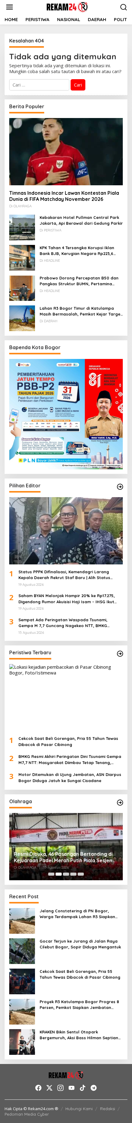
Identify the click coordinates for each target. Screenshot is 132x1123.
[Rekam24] (67, 6)
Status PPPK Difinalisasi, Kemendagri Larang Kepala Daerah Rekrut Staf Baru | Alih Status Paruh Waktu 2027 (64, 575)
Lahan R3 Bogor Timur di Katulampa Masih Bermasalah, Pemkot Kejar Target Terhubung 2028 (81, 311)
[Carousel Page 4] (73, 874)
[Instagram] (60, 1088)
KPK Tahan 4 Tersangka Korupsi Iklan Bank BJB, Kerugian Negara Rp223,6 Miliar (77, 251)
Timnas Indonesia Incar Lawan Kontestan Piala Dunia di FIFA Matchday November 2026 (64, 196)
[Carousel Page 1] (51, 874)
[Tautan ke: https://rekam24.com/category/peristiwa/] (120, 653)
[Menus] (9, 7)
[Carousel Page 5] (81, 874)
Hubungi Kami (79, 1108)
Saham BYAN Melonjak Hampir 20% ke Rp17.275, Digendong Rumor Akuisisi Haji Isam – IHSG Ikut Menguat (66, 599)
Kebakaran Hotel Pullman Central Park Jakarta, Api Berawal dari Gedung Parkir (81, 220)
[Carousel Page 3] (66, 874)
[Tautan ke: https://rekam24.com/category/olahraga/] (120, 802)
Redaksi (107, 1108)
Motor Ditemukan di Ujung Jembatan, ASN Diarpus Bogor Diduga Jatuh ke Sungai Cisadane (69, 777)
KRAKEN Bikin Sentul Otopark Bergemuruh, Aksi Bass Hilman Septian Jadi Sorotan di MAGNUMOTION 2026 (79, 1035)
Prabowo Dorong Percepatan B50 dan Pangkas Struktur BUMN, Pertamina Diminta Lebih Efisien (79, 281)
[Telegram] (94, 1088)
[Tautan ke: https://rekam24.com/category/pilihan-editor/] (120, 486)
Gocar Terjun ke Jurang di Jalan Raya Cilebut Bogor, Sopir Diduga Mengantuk (80, 944)
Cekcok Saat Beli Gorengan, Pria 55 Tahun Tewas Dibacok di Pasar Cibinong (68, 741)
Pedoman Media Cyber (27, 1114)
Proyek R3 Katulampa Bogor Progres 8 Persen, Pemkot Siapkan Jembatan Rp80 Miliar (79, 1005)
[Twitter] (49, 1088)
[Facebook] (38, 1088)
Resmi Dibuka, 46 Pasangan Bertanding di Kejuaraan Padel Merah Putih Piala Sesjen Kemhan (63, 857)
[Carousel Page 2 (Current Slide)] (59, 874)
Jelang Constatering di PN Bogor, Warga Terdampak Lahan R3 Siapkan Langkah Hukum (77, 914)
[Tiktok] (83, 1088)
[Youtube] (72, 1088)
